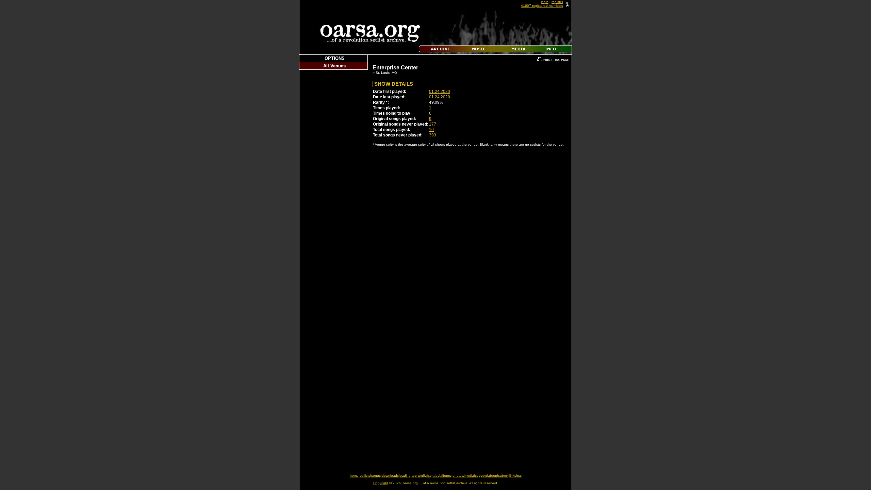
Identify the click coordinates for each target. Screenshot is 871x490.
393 (432, 135)
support (481, 475)
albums (445, 475)
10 (431, 129)
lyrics (427, 475)
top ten (417, 475)
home (354, 475)
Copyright (380, 483)
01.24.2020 (439, 91)
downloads (390, 475)
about (492, 475)
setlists (365, 475)
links (512, 475)
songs (376, 475)
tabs (435, 475)
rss (519, 475)
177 (432, 124)
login (544, 2)
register (557, 2)
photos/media (463, 475)
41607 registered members (542, 5)
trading (405, 475)
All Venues (334, 65)
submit (503, 475)
